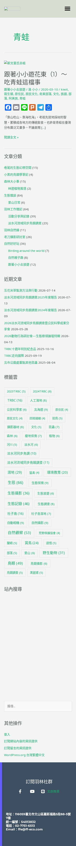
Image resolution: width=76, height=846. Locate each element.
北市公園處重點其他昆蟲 (20, 362)
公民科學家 (17, 409)
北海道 (41, 409)
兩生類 (8, 94)
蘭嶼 (12, 543)
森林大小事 (11, 181)
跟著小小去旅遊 (14, 89)
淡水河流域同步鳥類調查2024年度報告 (30, 310)
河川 (12, 444)
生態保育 (40, 483)
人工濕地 (38, 400)
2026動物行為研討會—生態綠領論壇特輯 (32, 336)
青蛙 (22, 98)
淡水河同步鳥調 (21, 453)
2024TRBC (42, 391)
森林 (12, 436)
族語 (64, 94)
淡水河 (31, 444)
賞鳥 (32, 542)
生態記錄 (18, 503)
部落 (12, 553)
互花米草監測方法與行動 (20, 290)
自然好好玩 (11, 243)
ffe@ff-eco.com (30, 829)
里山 (29, 553)
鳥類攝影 (39, 563)
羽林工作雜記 (13, 209)
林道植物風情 (17, 188)
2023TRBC (16, 391)
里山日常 (14, 202)
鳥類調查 (15, 573)
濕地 (14, 472)
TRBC (14, 400)
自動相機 (15, 523)
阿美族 (13, 98)
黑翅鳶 (36, 573)
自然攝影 (39, 523)
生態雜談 (10, 195)
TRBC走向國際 (14, 356)
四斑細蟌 (37, 418)
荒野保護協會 (49, 533)
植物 (54, 436)
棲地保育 (33, 436)
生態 (15, 482)
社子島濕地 (41, 514)
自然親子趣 (15, 257)
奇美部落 (45, 94)
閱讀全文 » (11, 137)
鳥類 (15, 563)
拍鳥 (57, 418)
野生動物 (54, 552)
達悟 (51, 543)
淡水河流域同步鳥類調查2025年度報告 (30, 297)
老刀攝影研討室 (14, 237)
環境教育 (57, 472)
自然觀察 (19, 532)
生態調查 (46, 504)
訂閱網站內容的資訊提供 (20, 741)
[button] (67, 8)
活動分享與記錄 (18, 216)
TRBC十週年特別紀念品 (20, 349)
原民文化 (32, 94)
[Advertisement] (38, 646)
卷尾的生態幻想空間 (17, 168)
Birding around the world (26, 251)
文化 (56, 94)
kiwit (64, 89)
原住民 (19, 94)
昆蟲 (54, 427)
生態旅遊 (45, 493)
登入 (7, 734)
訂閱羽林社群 (39, 781)
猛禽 (34, 472)
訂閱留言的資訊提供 (17, 748)
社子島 (15, 513)
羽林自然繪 (11, 230)
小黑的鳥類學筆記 (16, 174)
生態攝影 (18, 493)
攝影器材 (15, 427)
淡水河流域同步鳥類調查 (25, 223)
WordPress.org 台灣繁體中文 (24, 755)
